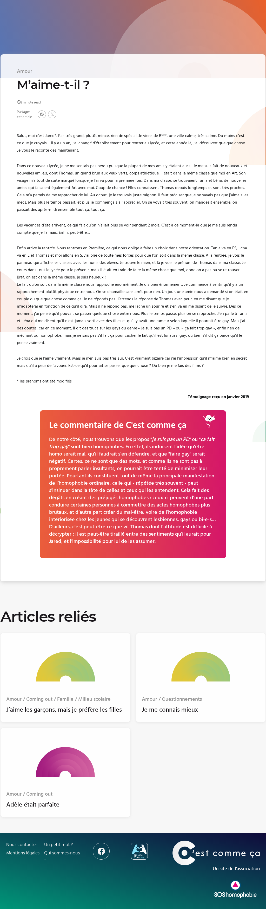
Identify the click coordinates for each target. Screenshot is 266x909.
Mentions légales (22, 853)
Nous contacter (21, 844)
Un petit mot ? (58, 844)
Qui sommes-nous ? (62, 857)
